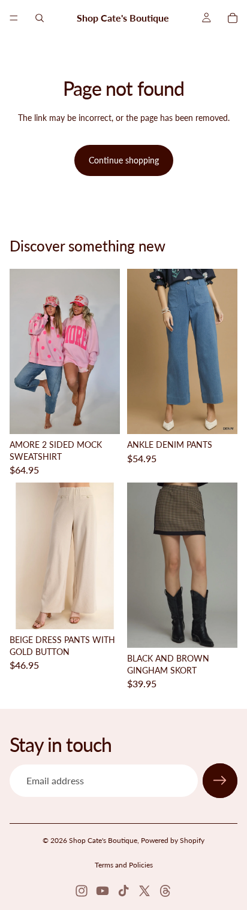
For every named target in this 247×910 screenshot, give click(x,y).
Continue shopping (124, 160)
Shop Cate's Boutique (103, 840)
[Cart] (232, 18)
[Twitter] (144, 891)
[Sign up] (220, 780)
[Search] (39, 18)
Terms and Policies (124, 864)
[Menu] (14, 18)
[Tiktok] (123, 891)
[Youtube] (102, 891)
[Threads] (165, 891)
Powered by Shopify (172, 840)
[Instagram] (81, 891)
